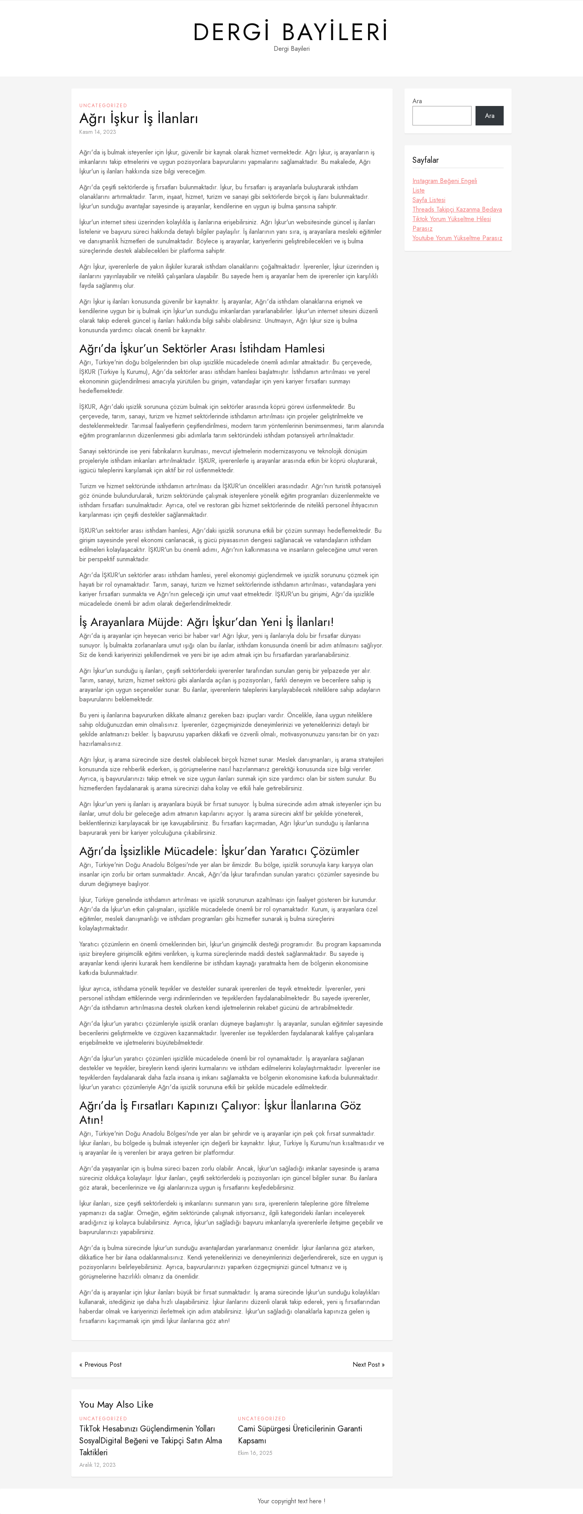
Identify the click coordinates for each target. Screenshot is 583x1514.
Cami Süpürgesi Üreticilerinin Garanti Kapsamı (300, 1435)
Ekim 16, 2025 (255, 1453)
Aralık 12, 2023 (97, 1465)
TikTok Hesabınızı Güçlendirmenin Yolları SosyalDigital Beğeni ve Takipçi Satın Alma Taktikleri (150, 1440)
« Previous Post (100, 1364)
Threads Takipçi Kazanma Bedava (457, 209)
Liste (418, 190)
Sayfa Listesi (428, 199)
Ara (417, 101)
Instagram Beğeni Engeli (444, 180)
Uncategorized (103, 105)
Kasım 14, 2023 (97, 132)
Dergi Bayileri (291, 32)
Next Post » (369, 1364)
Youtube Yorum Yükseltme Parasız (457, 238)
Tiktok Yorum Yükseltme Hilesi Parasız (451, 223)
